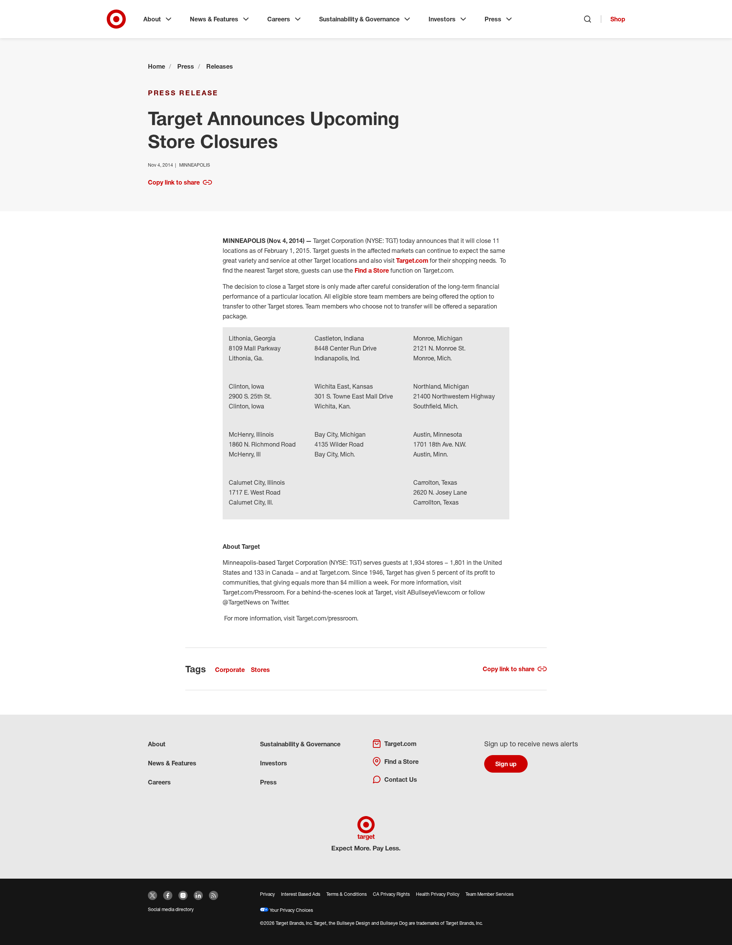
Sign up (506, 764)
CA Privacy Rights (391, 894)
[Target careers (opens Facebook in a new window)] (167, 895)
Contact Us (400, 779)
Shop (617, 19)
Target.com (412, 260)
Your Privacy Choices (290, 910)
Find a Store (372, 270)
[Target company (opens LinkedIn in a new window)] (198, 895)
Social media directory (171, 909)
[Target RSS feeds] (213, 895)
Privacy (267, 894)
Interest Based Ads (300, 894)
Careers (278, 19)
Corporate (230, 669)
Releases (219, 66)
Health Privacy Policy (437, 894)
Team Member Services (490, 894)
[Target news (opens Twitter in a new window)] (152, 895)
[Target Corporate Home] (116, 19)
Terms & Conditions (346, 894)
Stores (260, 669)
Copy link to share (174, 182)
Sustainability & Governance (359, 19)
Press (493, 19)
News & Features (214, 19)
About (152, 19)
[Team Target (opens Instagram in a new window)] (183, 895)
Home (156, 66)
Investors (442, 19)
